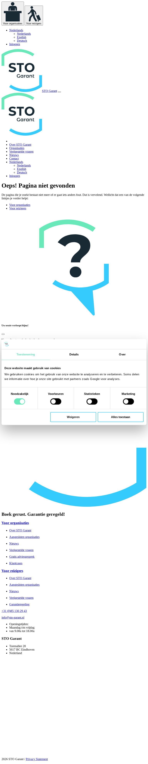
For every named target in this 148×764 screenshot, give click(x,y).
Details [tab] (74, 354)
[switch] (55, 402)
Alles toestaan (120, 417)
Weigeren (73, 417)
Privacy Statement (37, 759)
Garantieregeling (19, 604)
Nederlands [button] (16, 30)
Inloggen (14, 44)
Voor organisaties (19, 205)
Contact (14, 158)
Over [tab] (122, 354)
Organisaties (16, 148)
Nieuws (14, 155)
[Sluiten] (3, 334)
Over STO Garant (20, 144)
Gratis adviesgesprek (21, 556)
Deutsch (22, 40)
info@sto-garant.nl (13, 617)
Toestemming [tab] (26, 354)
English (21, 37)
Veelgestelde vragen (21, 151)
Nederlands (24, 33)
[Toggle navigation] (59, 92)
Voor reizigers (17, 208)
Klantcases (15, 563)
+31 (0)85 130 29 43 (14, 611)
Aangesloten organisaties (24, 537)
